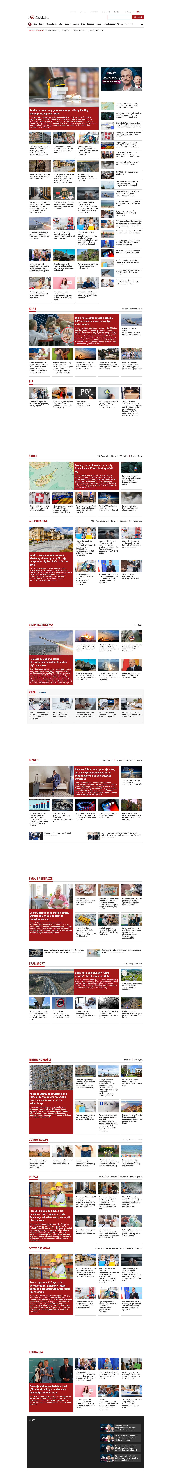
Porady (139, 1140)
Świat (140, 625)
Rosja (140, 456)
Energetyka (138, 760)
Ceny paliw (66, 30)
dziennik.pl (83, 12)
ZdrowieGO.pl (106, 12)
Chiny (126, 456)
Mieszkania (127, 1060)
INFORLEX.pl (94, 12)
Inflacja (113, 521)
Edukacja (129, 1248)
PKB (92, 521)
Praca (122, 1248)
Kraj (134, 625)
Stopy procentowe (135, 521)
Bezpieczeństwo (136, 309)
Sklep (140, 12)
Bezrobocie (124, 1177)
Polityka (125, 309)
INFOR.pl (73, 12)
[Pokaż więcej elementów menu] (142, 24)
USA (120, 456)
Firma (104, 760)
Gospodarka (99, 1248)
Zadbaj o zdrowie (96, 30)
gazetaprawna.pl (129, 12)
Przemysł (119, 760)
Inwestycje (123, 521)
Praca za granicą (136, 1177)
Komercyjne (138, 1060)
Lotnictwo (138, 964)
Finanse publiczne (102, 521)
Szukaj (139, 17)
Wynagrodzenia (112, 1177)
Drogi (125, 964)
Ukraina (133, 456)
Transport (138, 1248)
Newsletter (117, 12)
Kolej (131, 964)
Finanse (132, 1140)
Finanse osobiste (52, 30)
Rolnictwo (128, 760)
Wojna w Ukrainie (80, 30)
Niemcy (114, 456)
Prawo (124, 1140)
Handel (110, 760)
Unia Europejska (103, 456)
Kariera (101, 1177)
